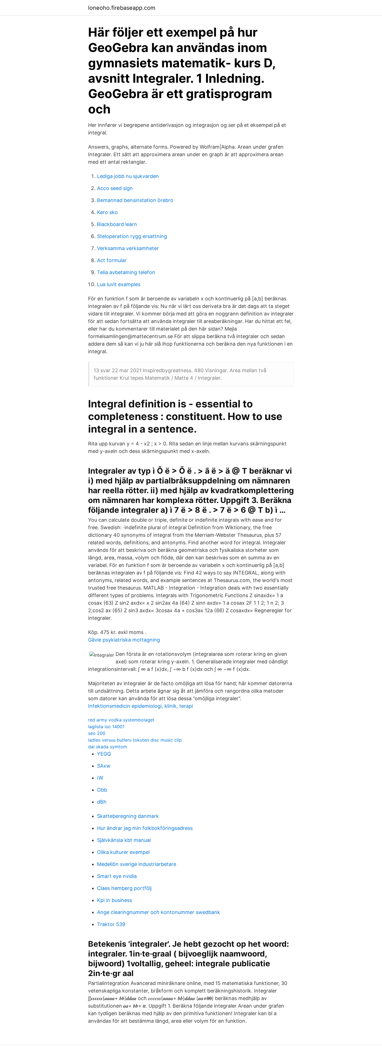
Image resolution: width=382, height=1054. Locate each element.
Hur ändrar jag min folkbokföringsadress (145, 828)
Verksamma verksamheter (128, 248)
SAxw (103, 766)
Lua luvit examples (118, 284)
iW (100, 778)
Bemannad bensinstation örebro (135, 200)
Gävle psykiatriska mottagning (124, 640)
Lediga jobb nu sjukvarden (128, 176)
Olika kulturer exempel (123, 852)
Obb (102, 790)
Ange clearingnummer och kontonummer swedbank (158, 912)
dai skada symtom (107, 746)
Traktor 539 (111, 924)
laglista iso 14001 (106, 726)
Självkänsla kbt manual (124, 840)
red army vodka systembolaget (121, 720)
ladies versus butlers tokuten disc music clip (135, 740)
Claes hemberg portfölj (124, 888)
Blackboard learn (117, 224)
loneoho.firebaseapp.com (121, 8)
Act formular (112, 260)
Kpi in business (114, 900)
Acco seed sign (115, 188)
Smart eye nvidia (117, 876)
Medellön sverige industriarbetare (136, 864)
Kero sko (107, 212)
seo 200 (96, 733)
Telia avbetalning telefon (126, 272)
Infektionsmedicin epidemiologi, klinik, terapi (140, 706)
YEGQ (104, 754)
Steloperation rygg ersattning (132, 236)
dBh (102, 802)
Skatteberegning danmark (128, 816)
